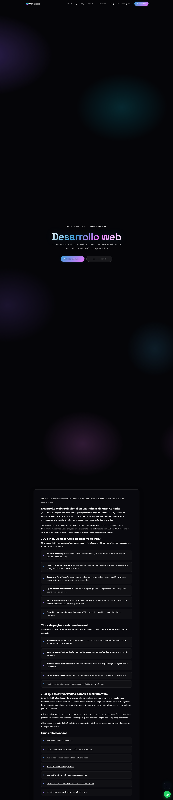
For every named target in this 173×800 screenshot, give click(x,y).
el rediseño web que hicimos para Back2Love (67, 791)
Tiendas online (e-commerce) (60, 663)
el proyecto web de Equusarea (60, 766)
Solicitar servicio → (72, 259)
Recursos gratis (124, 4)
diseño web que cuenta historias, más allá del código (70, 783)
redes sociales (72, 717)
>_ (167, 786)
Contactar (141, 4)
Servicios (91, 4)
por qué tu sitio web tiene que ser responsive (67, 774)
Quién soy (80, 4)
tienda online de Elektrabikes (59, 740)
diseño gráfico (113, 714)
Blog (112, 4)
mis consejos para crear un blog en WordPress (67, 757)
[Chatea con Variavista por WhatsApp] (167, 794)
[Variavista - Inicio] (32, 4)
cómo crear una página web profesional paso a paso (70, 749)
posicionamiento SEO (56, 603)
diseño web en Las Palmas (83, 498)
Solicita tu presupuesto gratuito (82, 723)
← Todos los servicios (99, 259)
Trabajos (102, 4)
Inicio (69, 4)
